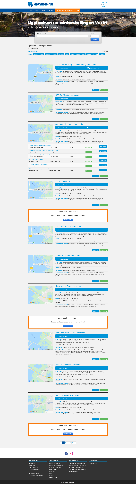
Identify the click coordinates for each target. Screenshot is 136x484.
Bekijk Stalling (103, 160)
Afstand (92, 33)
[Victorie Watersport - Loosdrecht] (40, 264)
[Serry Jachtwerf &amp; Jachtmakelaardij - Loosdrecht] (40, 73)
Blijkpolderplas (64, 83)
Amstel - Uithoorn (84, 352)
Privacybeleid (52, 471)
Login (103, 4)
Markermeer (76, 79)
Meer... (29, 56)
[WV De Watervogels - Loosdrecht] (40, 403)
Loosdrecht (80, 76)
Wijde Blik (96, 81)
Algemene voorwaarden (54, 463)
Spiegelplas (91, 83)
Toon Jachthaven (103, 89)
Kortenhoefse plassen (97, 113)
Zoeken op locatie (41, 33)
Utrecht (78, 352)
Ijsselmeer (81, 79)
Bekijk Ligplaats (103, 146)
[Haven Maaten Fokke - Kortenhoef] (40, 294)
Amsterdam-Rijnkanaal (98, 112)
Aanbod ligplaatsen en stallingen (44, 10)
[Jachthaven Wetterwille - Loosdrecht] (40, 235)
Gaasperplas (95, 352)
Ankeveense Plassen (73, 81)
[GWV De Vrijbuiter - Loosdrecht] (40, 103)
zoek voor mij (68, 219)
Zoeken (95, 39)
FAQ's (50, 473)
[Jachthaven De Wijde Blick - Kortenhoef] (40, 341)
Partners (51, 475)
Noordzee (86, 79)
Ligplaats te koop (53, 477)
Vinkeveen (80, 81)
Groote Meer (81, 304)
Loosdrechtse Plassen (68, 79)
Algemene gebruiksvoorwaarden (56, 465)
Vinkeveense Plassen (88, 81)
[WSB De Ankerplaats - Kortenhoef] (40, 373)
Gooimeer (73, 352)
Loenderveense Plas (72, 83)
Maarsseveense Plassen (82, 83)
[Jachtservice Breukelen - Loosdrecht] (40, 132)
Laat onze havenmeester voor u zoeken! (67, 10)
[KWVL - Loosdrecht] (40, 189)
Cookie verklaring (53, 469)
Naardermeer (92, 304)
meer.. (90, 74)
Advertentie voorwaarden (55, 467)
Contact (104, 6)
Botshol (90, 352)
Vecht (96, 83)
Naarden (86, 304)
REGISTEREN (104, 2)
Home (31, 10)
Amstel (69, 354)
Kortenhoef (76, 298)
